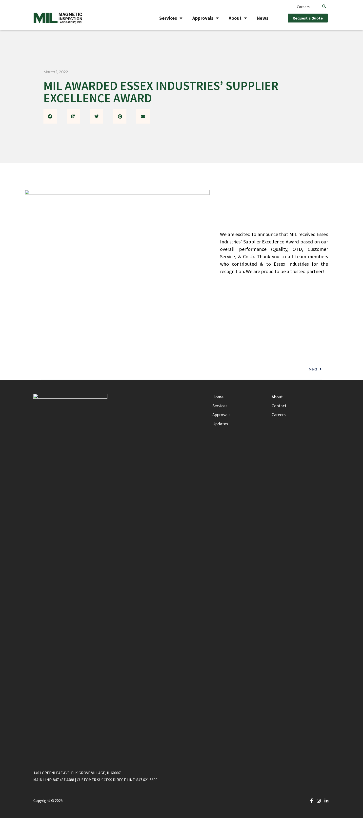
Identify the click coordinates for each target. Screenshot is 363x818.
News (262, 18)
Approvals (202, 18)
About (235, 18)
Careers (303, 6)
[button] (50, 116)
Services (168, 18)
